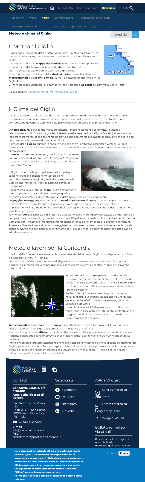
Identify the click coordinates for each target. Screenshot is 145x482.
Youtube (68, 396)
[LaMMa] (25, 369)
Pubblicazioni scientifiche (94, 17)
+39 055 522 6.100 (30, 421)
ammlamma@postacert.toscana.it (37, 437)
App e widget (78, 26)
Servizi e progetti (87, 8)
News (45, 17)
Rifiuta (124, 453)
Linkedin (68, 411)
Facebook (69, 389)
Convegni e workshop (24, 26)
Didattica (59, 26)
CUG (95, 26)
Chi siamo (17, 17)
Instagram (69, 404)
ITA (123, 8)
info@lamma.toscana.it (29, 430)
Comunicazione (63, 17)
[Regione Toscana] (43, 369)
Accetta (111, 453)
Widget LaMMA (113, 418)
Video (32, 17)
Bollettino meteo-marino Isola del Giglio (52, 91)
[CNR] (54, 369)
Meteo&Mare (66, 8)
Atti (46, 26)
